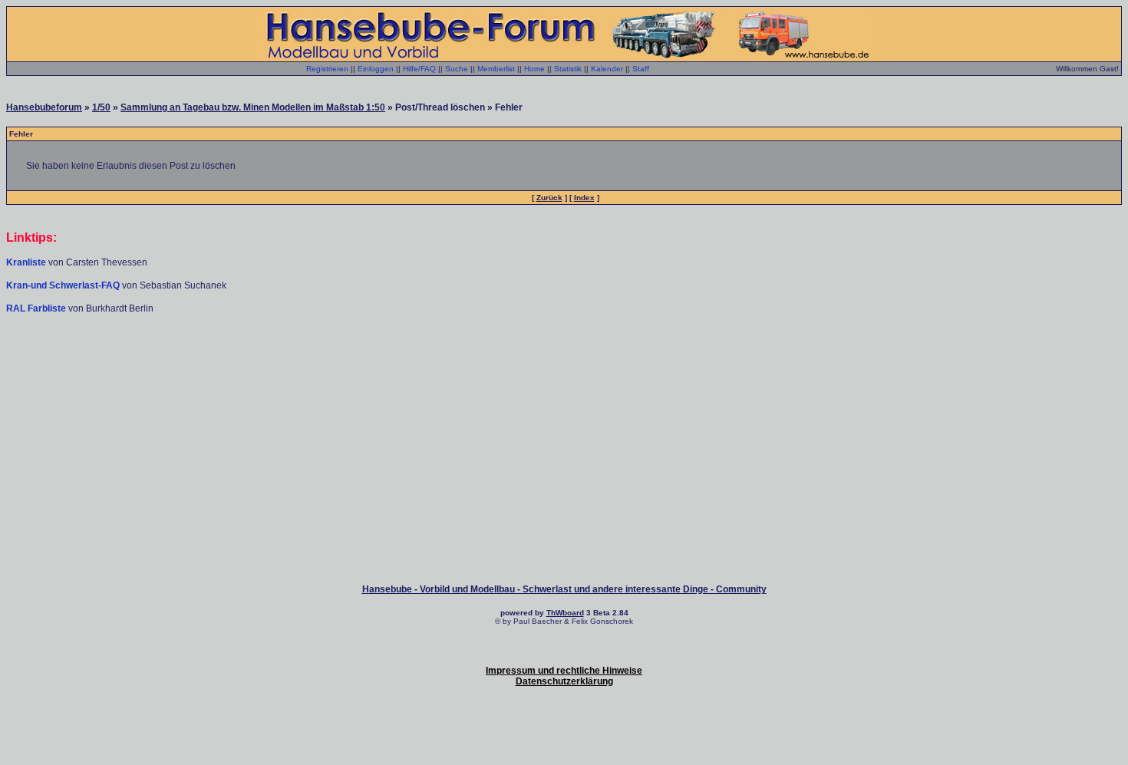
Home (534, 68)
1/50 (101, 107)
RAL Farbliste (37, 308)
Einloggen (376, 68)
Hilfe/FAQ (419, 68)
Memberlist (496, 68)
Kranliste (26, 262)
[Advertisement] (564, 360)
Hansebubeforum (44, 107)
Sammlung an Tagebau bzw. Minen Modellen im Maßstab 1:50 (252, 107)
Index (584, 197)
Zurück (549, 197)
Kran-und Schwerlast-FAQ (64, 285)
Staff (640, 68)
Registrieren (327, 68)
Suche (456, 68)
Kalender (607, 68)
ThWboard (565, 612)
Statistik (568, 68)
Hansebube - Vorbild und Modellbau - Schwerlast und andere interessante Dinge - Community (564, 589)
